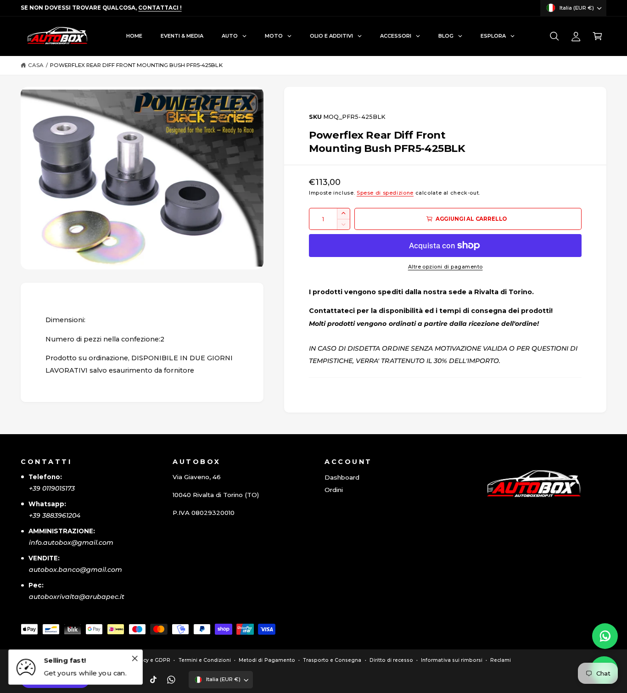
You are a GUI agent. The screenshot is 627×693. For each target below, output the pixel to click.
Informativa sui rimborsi (451, 660)
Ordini (334, 489)
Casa (36, 65)
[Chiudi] (134, 658)
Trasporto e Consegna (332, 660)
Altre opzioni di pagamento (445, 267)
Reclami (500, 660)
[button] (554, 36)
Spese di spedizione (385, 193)
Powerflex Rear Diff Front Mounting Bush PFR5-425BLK (136, 65)
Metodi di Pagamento (267, 660)
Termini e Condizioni (205, 660)
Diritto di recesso (391, 660)
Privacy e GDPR (150, 660)
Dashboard (342, 477)
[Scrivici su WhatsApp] (605, 636)
